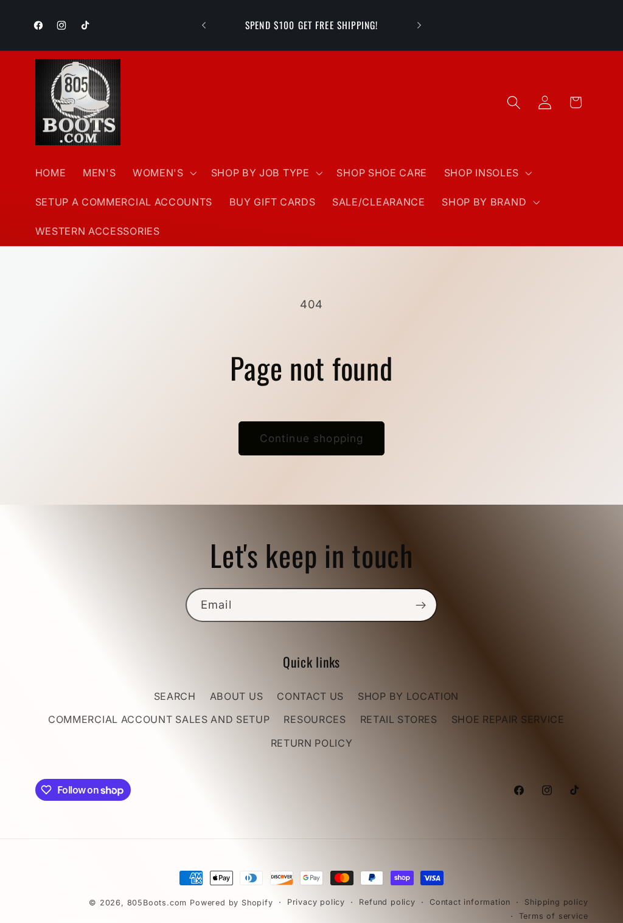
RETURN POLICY (312, 743)
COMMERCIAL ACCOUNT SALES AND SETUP (159, 719)
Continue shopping (312, 438)
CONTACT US (310, 696)
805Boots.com (157, 902)
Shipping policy (556, 902)
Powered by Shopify (231, 902)
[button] (163, 172)
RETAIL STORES (398, 719)
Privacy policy (316, 902)
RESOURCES (315, 719)
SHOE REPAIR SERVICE (508, 719)
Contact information (470, 902)
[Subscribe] (420, 605)
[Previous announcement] (203, 25)
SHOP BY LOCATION (408, 696)
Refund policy (387, 902)
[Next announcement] (419, 25)
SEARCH (175, 696)
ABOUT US (236, 696)
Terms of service (553, 916)
